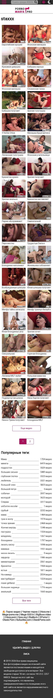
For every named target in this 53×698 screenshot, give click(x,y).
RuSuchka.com (23, 619)
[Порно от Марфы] (26, 9)
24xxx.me (44, 611)
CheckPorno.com (41, 619)
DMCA (26, 654)
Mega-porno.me (10, 614)
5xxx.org (22, 617)
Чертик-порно (30, 611)
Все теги (26, 600)
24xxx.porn (10, 617)
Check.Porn (8, 619)
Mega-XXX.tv (27, 614)
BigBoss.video (43, 614)
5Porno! (44, 617)
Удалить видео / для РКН (26, 648)
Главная (26, 641)
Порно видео (13, 611)
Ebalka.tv (33, 617)
